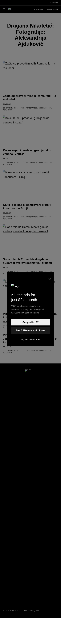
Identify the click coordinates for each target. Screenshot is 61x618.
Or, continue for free (30, 339)
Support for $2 (31, 322)
